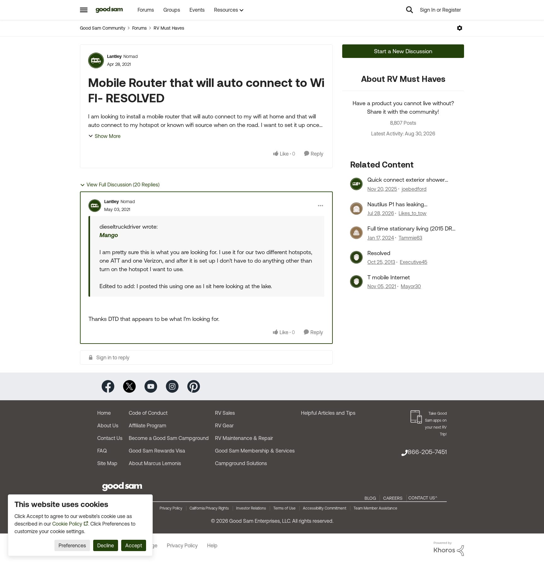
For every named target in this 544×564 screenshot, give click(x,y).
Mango (108, 235)
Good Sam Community (102, 28)
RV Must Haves (169, 28)
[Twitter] (129, 386)
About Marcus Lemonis (155, 463)
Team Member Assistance (375, 508)
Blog (370, 498)
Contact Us (109, 438)
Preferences (72, 545)
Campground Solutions (241, 463)
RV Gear (224, 425)
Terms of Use (284, 508)
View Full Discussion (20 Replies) (123, 184)
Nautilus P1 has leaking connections (395, 204)
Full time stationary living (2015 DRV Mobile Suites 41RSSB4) (411, 228)
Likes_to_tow (413, 213)
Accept (133, 545)
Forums (139, 28)
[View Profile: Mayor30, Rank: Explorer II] (356, 281)
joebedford (414, 189)
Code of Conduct (148, 413)
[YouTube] (150, 386)
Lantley (114, 56)
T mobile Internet (388, 277)
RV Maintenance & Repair (244, 438)
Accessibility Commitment (324, 508)
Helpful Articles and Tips (328, 413)
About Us (107, 425)
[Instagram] (172, 386)
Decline (105, 545)
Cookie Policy (67, 524)
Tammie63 (410, 238)
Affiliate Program (147, 425)
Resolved (378, 253)
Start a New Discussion (403, 51)
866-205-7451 (427, 451)
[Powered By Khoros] (449, 549)
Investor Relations (251, 508)
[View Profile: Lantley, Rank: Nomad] (96, 60)
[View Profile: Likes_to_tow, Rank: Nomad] (356, 208)
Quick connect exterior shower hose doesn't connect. (406, 179)
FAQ (102, 450)
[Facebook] (108, 386)
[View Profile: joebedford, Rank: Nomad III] (356, 184)
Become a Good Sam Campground (169, 438)
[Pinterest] (193, 386)
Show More (108, 136)
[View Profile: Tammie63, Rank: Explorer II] (356, 232)
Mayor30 (411, 286)
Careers (393, 498)
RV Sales (225, 413)
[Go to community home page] (109, 9)
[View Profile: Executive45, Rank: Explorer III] (356, 257)
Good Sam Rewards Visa (157, 450)
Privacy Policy (171, 508)
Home (104, 413)
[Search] (409, 10)
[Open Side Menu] (84, 9)
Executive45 (413, 262)
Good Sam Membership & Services (255, 450)
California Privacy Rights (209, 508)
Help (212, 545)
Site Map (107, 463)
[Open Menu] (459, 28)
